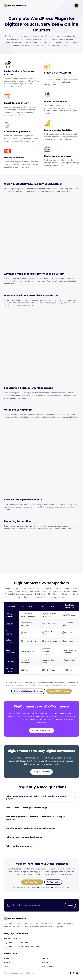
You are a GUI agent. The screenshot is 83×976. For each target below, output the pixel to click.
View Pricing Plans (31, 882)
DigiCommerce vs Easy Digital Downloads (22, 946)
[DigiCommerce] (15, 5)
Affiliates (8, 962)
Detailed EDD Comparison (59, 691)
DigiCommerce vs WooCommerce (18, 942)
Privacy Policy (48, 966)
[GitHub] (73, 973)
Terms (6, 966)
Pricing (45, 962)
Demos (45, 958)
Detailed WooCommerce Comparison (28, 691)
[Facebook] (70, 973)
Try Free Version (53, 882)
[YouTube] (77, 973)
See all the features (12, 938)
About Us (8, 958)
